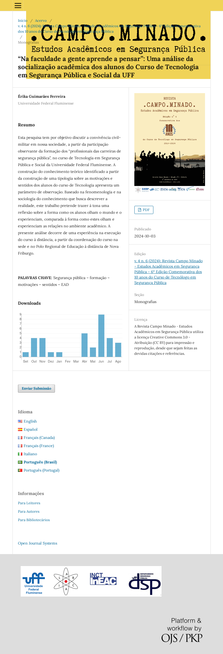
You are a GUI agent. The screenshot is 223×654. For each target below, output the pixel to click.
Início (22, 20)
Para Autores (28, 511)
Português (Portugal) (41, 470)
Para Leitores (29, 503)
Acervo (41, 20)
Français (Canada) (39, 437)
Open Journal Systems (37, 543)
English (30, 421)
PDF (146, 209)
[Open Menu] (18, 5)
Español (31, 429)
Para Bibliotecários (34, 520)
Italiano (30, 453)
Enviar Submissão (36, 388)
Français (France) (39, 445)
